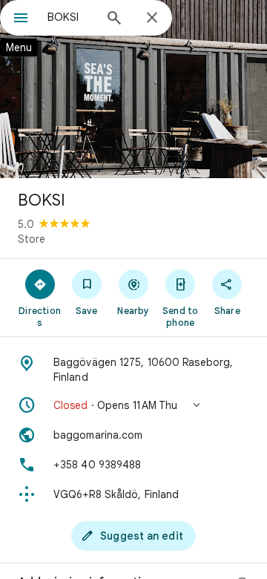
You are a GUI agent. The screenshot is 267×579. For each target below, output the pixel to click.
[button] (133, 405)
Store (31, 239)
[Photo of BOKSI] (133, 89)
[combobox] (70, 17)
